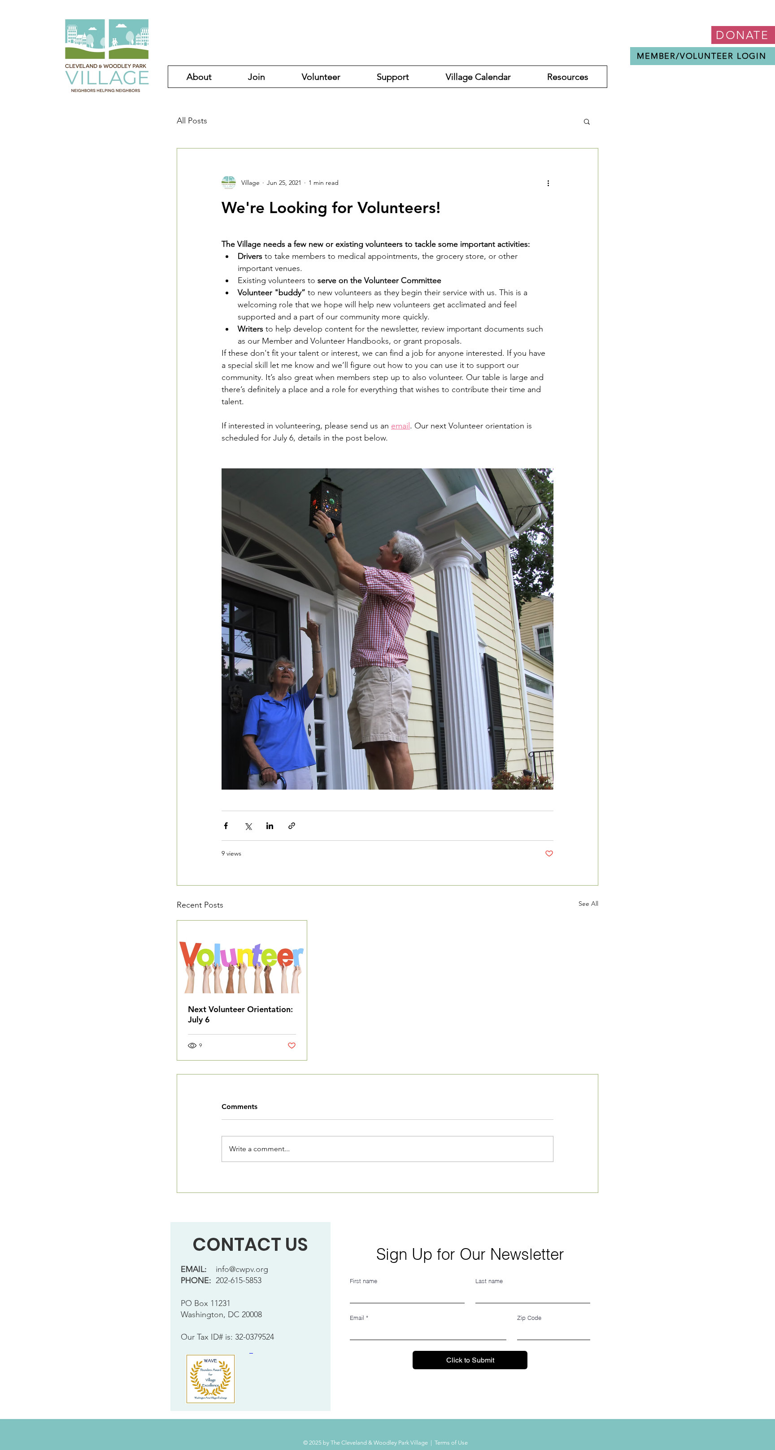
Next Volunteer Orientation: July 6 (240, 1014)
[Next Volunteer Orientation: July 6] (242, 957)
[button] (587, 121)
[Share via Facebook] (226, 825)
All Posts (192, 121)
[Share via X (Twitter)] (248, 825)
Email (359, 1317)
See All (588, 904)
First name (363, 1280)
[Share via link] (291, 825)
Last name (489, 1280)
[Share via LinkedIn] (270, 825)
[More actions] (548, 182)
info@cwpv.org (242, 1269)
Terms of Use (451, 1442)
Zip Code (529, 1317)
